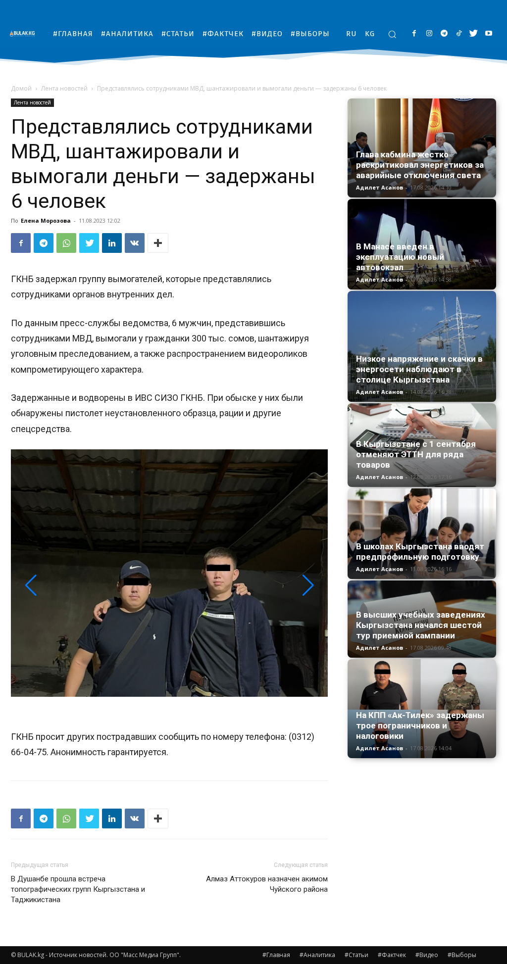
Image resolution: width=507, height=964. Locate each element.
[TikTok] (458, 34)
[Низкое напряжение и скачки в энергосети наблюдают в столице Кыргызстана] (422, 346)
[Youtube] (488, 34)
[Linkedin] (112, 243)
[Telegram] (444, 34)
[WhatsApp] (66, 243)
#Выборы (462, 955)
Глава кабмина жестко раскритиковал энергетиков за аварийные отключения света (420, 164)
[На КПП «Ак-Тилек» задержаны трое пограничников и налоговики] (422, 708)
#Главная (276, 955)
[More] (158, 243)
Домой (21, 88)
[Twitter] (473, 34)
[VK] (135, 243)
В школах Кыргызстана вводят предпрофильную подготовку (420, 551)
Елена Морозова (46, 220)
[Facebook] (414, 34)
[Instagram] (429, 34)
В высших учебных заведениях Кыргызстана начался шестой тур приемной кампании (420, 625)
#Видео (426, 955)
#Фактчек (392, 955)
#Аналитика (317, 955)
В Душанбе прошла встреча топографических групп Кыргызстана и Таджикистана (78, 889)
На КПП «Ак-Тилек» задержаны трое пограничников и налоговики (420, 725)
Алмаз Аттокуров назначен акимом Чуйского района (267, 884)
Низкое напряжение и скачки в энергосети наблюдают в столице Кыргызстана (419, 369)
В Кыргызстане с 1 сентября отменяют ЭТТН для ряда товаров (416, 454)
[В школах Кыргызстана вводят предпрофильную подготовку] (422, 533)
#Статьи (356, 955)
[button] (392, 34)
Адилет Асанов (379, 187)
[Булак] (25, 33)
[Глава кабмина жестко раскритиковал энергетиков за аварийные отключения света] (422, 147)
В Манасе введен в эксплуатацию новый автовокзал (400, 256)
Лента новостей (64, 88)
